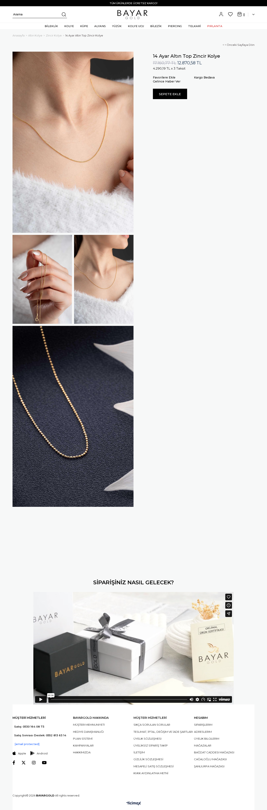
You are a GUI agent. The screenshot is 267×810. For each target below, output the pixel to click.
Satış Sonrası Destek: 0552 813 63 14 (40, 735)
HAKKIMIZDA (82, 752)
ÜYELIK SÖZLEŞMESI (147, 738)
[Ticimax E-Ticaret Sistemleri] (133, 803)
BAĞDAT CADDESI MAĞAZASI (214, 752)
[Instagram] (34, 763)
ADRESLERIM (203, 731)
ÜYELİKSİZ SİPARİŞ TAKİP (151, 745)
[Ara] (63, 14)
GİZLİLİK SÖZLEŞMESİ (148, 759)
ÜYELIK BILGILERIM (206, 738)
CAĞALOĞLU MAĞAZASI (210, 759)
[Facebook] (14, 763)
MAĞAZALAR (202, 745)
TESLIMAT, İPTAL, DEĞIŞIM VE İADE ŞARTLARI (163, 731)
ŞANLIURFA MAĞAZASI (209, 766)
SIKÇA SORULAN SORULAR (152, 724)
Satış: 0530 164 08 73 (29, 726)
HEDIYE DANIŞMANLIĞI (88, 731)
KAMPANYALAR (83, 745)
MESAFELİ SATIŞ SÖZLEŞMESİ (154, 766)
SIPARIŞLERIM (203, 724)
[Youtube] (44, 763)
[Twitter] (23, 763)
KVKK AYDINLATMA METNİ (151, 773)
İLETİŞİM (139, 752)
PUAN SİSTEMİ (83, 738)
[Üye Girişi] (221, 14)
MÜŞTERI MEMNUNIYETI (89, 724)
